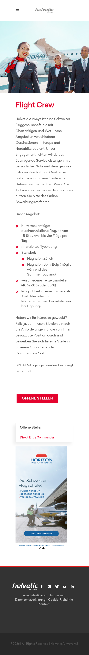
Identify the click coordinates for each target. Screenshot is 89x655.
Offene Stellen (37, 398)
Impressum (57, 595)
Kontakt (43, 604)
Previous (20, 500)
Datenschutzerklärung (30, 600)
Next (62, 500)
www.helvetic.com (35, 595)
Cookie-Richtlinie (60, 600)
